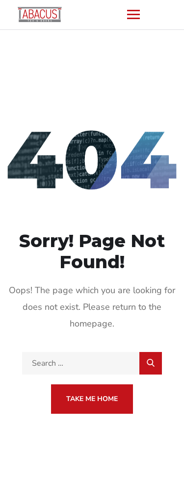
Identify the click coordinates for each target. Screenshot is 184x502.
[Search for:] (92, 363)
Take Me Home (92, 398)
